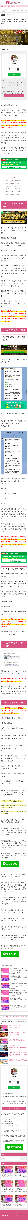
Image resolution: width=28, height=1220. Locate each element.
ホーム (14, 1211)
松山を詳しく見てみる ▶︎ (14, 95)
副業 (2, 6)
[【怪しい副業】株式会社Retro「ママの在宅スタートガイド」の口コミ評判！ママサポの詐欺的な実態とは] (14, 1041)
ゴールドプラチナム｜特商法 (13, 188)
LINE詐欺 (12, 14)
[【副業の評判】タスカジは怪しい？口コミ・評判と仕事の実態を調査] (14, 1007)
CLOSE (14, 177)
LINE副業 (7, 14)
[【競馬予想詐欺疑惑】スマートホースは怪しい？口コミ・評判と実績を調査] (14, 1000)
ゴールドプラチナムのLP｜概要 (13, 180)
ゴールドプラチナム (18, 14)
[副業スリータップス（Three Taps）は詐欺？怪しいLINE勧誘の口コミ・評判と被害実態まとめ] (14, 1028)
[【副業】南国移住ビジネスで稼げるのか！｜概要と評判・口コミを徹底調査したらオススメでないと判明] (14, 1048)
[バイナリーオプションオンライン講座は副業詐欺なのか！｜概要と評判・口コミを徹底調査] (14, 1055)
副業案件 (2, 14)
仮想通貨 (13, 6)
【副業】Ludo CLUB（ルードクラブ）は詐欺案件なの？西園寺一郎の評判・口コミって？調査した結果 (14, 1017)
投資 (6, 6)
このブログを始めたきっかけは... (14, 1108)
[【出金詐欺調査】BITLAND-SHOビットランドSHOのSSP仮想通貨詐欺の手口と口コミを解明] (14, 971)
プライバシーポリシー (22, 1211)
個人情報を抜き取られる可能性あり (15, 186)
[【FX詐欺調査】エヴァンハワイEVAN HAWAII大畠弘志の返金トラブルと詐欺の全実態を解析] (14, 993)
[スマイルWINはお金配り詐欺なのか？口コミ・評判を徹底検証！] (14, 1034)
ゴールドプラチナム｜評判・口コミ (14, 191)
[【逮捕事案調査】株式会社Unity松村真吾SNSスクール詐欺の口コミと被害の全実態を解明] (14, 986)
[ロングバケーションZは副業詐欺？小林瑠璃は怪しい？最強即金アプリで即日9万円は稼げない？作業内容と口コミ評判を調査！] (14, 1061)
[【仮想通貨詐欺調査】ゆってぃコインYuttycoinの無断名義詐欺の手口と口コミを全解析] (14, 978)
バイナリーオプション (21, 6)
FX (8, 6)
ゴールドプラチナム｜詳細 (12, 183)
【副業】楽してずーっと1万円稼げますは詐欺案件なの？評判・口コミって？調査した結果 (14, 1013)
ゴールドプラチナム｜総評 (12, 194)
